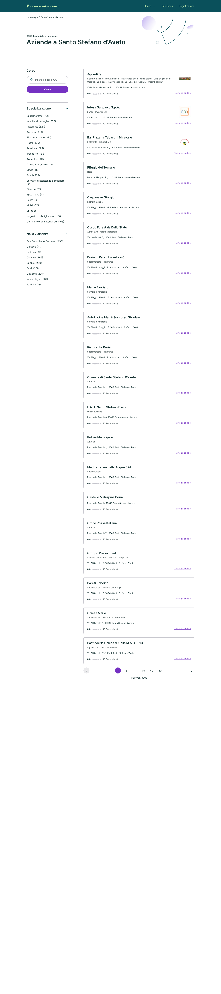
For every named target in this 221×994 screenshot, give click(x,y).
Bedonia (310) (34, 252)
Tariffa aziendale (182, 93)
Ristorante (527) (36, 126)
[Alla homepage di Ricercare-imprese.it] (43, 6)
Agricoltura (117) (36, 159)
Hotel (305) (33, 142)
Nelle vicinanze (38, 234)
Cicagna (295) (35, 257)
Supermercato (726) (38, 115)
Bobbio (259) (34, 262)
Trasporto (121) (35, 153)
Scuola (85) (33, 175)
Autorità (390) (35, 132)
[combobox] (47, 80)
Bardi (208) (33, 268)
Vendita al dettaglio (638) (41, 121)
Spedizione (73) (36, 194)
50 (160, 670)
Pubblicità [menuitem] (167, 6)
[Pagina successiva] (191, 670)
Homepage (32, 17)
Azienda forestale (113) (40, 164)
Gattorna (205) (35, 273)
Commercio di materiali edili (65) (45, 221)
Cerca (47, 89)
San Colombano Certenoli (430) (45, 241)
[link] (138, 83)
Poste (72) (32, 199)
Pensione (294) (35, 148)
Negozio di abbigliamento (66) (44, 216)
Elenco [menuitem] (147, 6)
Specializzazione (39, 108)
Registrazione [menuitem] (186, 6)
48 (143, 670)
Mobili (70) (33, 205)
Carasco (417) (35, 246)
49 (151, 670)
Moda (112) (33, 169)
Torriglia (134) (35, 284)
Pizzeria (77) (34, 189)
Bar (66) (31, 210)
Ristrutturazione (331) (39, 137)
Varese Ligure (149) (38, 279)
